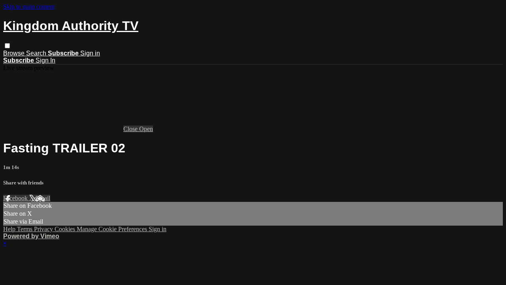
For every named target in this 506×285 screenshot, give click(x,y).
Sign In (45, 60)
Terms (25, 229)
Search (37, 53)
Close (131, 128)
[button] (7, 45)
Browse (14, 53)
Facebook (16, 198)
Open (146, 128)
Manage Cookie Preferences (113, 229)
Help (10, 229)
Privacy (44, 229)
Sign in (90, 53)
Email (43, 198)
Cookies (66, 229)
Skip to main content (29, 6)
